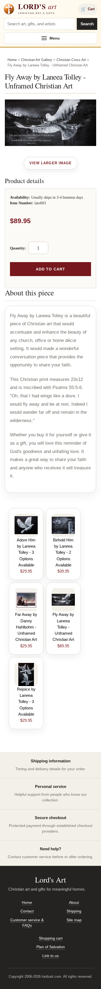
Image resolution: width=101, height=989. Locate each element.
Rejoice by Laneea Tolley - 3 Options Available (26, 701)
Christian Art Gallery (36, 60)
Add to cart (50, 269)
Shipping (74, 911)
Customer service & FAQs (27, 922)
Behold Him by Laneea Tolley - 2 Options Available (63, 552)
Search (87, 24)
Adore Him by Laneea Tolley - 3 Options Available (26, 552)
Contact (27, 911)
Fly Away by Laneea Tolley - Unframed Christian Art (63, 627)
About (74, 902)
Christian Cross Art (71, 60)
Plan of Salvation (50, 947)
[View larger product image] (50, 163)
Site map (74, 920)
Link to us (50, 956)
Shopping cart (50, 938)
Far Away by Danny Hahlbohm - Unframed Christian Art (26, 627)
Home (12, 60)
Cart (88, 9)
